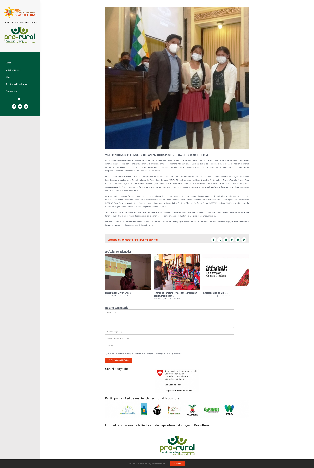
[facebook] (14, 106)
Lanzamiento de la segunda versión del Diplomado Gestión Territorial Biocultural (225, 272)
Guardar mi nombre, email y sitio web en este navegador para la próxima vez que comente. (145, 353)
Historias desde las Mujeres (177, 272)
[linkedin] (26, 106)
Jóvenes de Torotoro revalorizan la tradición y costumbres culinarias (128, 272)
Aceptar (177, 463)
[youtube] (20, 106)
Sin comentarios (127, 299)
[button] (107, 277)
